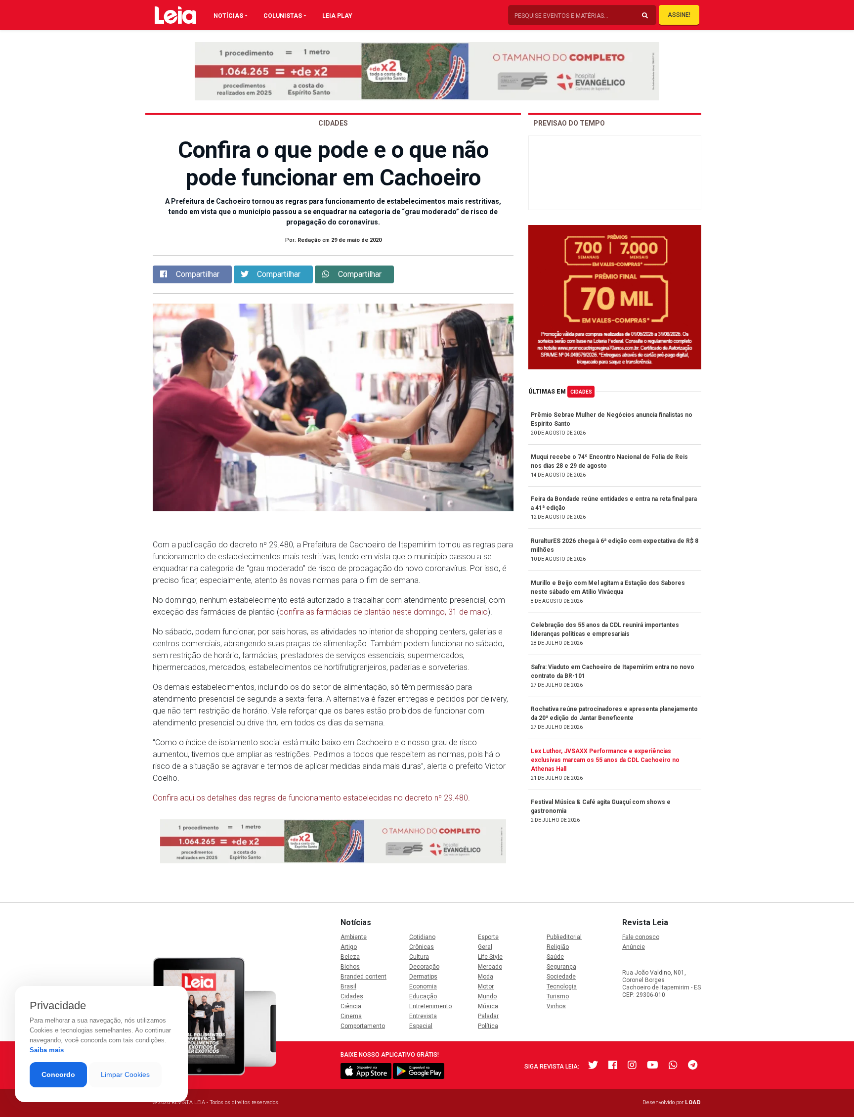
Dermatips (423, 976)
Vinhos (556, 1006)
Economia (423, 986)
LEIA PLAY (337, 15)
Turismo (558, 996)
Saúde (555, 956)
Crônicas (421, 946)
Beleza (350, 956)
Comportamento (363, 1026)
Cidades (581, 392)
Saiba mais (47, 1050)
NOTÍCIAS (228, 15)
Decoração (424, 966)
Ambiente (354, 937)
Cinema (351, 1016)
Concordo (58, 1074)
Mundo (487, 996)
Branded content (363, 976)
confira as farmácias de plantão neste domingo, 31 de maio (383, 612)
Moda (485, 976)
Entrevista (423, 1016)
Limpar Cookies (125, 1074)
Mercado (490, 966)
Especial (420, 1026)
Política (488, 1026)
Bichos (350, 966)
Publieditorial (564, 937)
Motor (486, 986)
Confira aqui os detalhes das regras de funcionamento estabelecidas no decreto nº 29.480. (311, 798)
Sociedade (561, 976)
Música (488, 1006)
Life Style (490, 956)
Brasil (348, 986)
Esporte (488, 937)
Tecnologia (562, 986)
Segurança (561, 966)
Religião (558, 946)
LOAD (693, 1102)
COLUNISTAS (282, 15)
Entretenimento (430, 1006)
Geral (485, 946)
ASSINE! (679, 14)
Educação (423, 996)
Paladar (488, 1016)
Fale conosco (640, 937)
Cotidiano (422, 937)
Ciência (351, 1006)
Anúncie (633, 946)
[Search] (645, 16)
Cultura (419, 956)
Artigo (349, 946)
